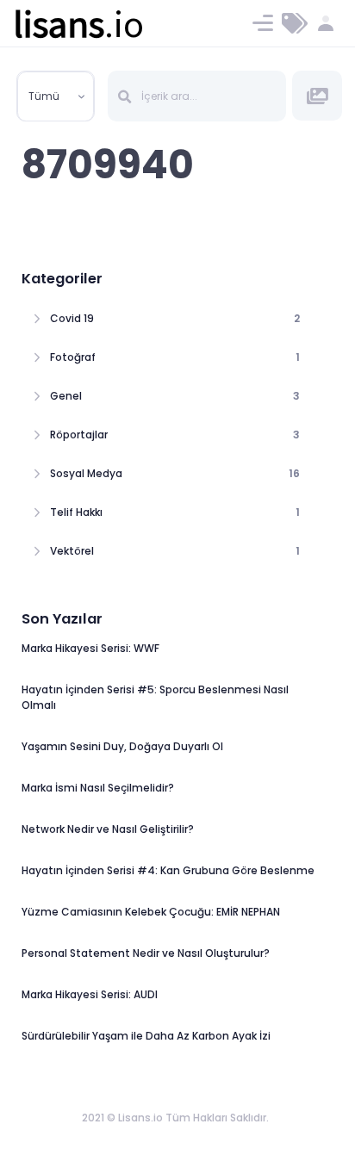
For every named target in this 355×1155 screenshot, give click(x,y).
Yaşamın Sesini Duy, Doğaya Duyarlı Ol (122, 746)
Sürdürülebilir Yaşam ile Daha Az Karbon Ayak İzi (146, 1035)
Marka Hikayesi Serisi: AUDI (90, 994)
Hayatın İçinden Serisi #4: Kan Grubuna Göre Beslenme (168, 870)
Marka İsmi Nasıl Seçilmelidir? (98, 787)
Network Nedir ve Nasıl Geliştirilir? (108, 829)
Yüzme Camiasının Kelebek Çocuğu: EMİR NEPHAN (151, 911)
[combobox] (56, 96)
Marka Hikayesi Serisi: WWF (90, 648)
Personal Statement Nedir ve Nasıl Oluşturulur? (146, 953)
